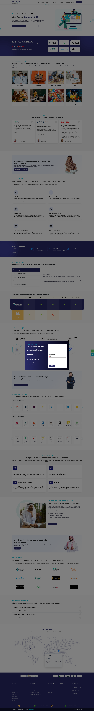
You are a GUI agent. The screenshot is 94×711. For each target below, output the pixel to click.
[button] (50, 356)
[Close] (68, 341)
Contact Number (52, 354)
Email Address (61, 349)
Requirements (51, 359)
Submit (52, 365)
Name (50, 349)
